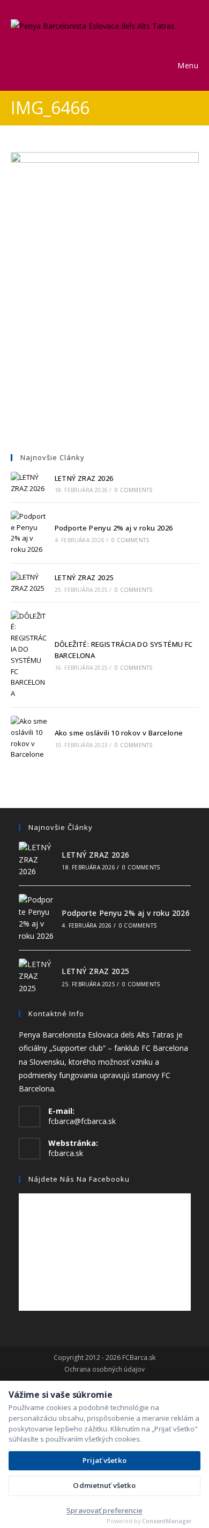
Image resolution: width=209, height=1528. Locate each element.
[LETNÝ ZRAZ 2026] (29, 483)
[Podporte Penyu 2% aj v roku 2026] (29, 533)
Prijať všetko (104, 1460)
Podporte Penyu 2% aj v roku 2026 (114, 528)
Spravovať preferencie (104, 1510)
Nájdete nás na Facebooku (79, 1179)
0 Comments (133, 490)
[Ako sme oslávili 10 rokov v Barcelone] (29, 738)
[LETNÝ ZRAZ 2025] (29, 583)
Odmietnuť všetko (104, 1485)
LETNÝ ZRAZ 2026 (84, 478)
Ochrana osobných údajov (104, 1369)
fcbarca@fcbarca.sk (82, 1121)
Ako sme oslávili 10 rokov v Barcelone (119, 733)
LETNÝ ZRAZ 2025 (84, 577)
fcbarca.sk (65, 1153)
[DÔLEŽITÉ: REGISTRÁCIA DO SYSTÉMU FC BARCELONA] (29, 655)
